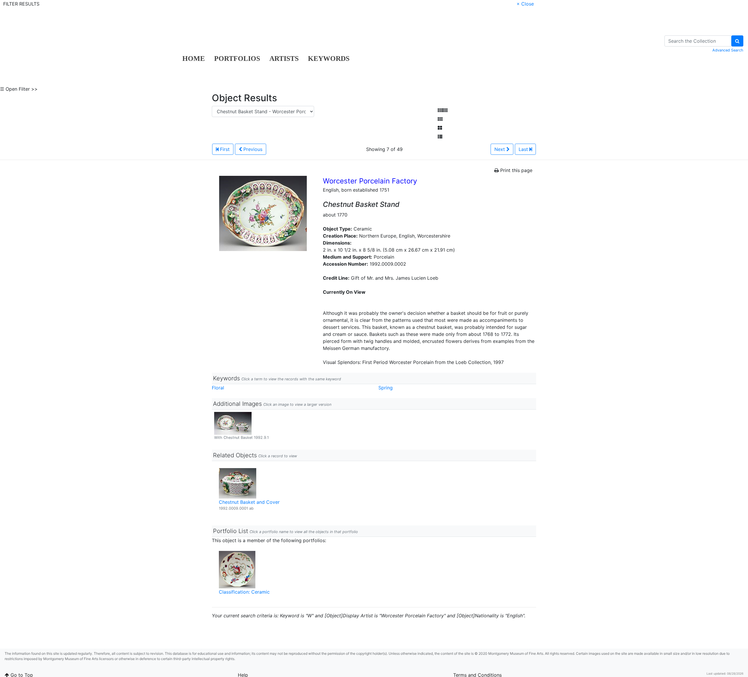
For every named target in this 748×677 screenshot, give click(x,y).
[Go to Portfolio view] (440, 127)
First (224, 149)
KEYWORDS (328, 58)
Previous (252, 149)
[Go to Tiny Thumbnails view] (442, 110)
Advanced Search (727, 50)
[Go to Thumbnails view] (440, 119)
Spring (385, 388)
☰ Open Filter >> (19, 89)
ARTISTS (284, 58)
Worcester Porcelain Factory (370, 181)
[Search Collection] (737, 41)
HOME (193, 58)
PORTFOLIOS (237, 58)
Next (500, 149)
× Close (525, 4)
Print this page (515, 170)
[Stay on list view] (440, 136)
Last (524, 149)
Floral (218, 388)
